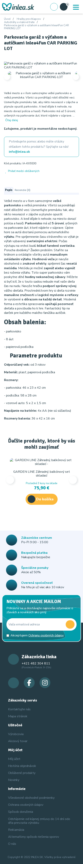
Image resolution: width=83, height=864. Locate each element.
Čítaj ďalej (11, 120)
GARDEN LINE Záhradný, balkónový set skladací (41, 474)
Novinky (13, 780)
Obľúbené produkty (21, 773)
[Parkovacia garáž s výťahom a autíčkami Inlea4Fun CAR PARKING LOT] (41, 65)
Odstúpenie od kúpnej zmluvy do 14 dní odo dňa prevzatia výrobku (39, 821)
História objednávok (22, 766)
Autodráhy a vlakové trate (19, 22)
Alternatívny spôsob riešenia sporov (33, 837)
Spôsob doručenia (20, 812)
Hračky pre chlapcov (29, 19)
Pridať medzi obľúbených (23, 171)
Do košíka (45, 499)
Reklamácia (16, 830)
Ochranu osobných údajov (46, 635)
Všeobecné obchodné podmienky (31, 798)
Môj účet (14, 759)
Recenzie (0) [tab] (22, 190)
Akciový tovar (17, 741)
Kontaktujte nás (19, 709)
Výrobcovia (16, 734)
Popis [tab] (8, 190)
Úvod (7, 19)
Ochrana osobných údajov (25, 805)
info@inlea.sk (19, 152)
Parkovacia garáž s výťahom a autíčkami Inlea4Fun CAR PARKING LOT (36, 27)
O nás (12, 844)
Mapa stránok (17, 716)
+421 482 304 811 (36, 663)
